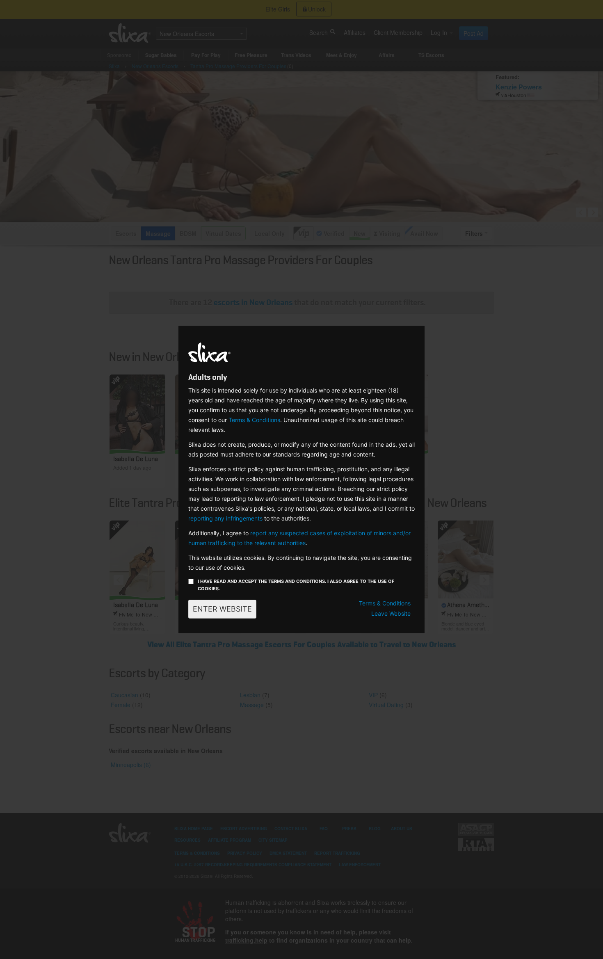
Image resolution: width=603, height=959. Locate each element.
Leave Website (391, 613)
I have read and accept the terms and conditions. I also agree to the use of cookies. (296, 584)
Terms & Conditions (254, 419)
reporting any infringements (225, 518)
